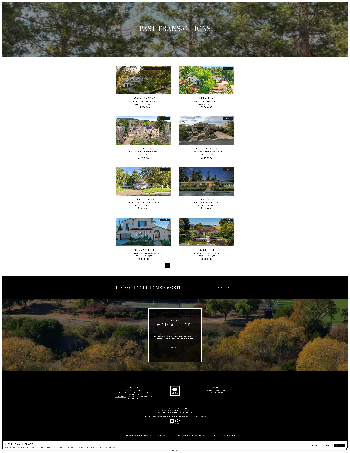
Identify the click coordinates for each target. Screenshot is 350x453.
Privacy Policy (201, 435)
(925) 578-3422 (120, 396)
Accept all (339, 445)
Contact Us (175, 348)
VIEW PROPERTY (143, 83)
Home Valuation (224, 287)
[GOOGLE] (234, 435)
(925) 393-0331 (121, 392)
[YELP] (229, 435)
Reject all (315, 445)
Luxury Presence (158, 435)
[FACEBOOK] (214, 435)
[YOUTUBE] (224, 435)
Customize (327, 445)
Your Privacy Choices (175, 451)
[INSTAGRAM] (219, 435)
